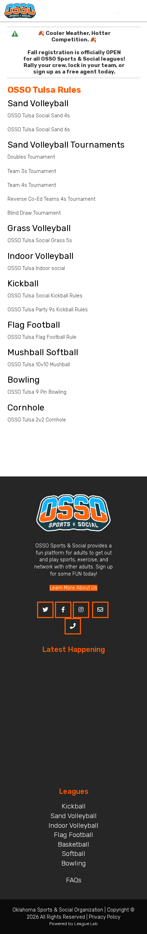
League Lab (86, 923)
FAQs (73, 880)
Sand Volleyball (73, 816)
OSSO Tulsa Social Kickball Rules (44, 296)
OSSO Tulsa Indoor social (36, 268)
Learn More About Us (73, 588)
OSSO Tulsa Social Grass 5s (40, 241)
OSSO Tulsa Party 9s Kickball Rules (47, 310)
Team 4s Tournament (31, 185)
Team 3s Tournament (31, 171)
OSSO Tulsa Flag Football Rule (41, 337)
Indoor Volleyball (73, 825)
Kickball (74, 806)
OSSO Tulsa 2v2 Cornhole (36, 420)
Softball (73, 853)
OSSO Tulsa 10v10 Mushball (38, 365)
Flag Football (73, 835)
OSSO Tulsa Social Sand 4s (39, 116)
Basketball (73, 844)
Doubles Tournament (31, 157)
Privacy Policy (104, 917)
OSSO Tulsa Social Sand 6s (38, 130)
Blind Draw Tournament (34, 213)
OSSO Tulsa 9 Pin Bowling (36, 392)
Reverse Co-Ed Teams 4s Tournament (51, 199)
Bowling (73, 863)
